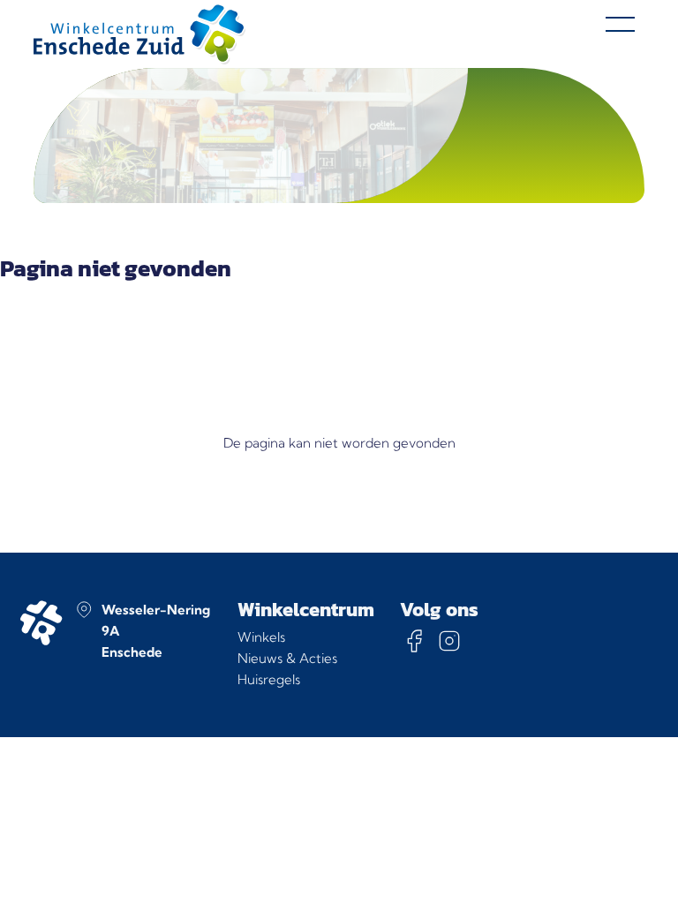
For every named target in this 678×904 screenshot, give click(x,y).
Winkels (261, 637)
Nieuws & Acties (287, 658)
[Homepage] (139, 34)
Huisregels (268, 679)
